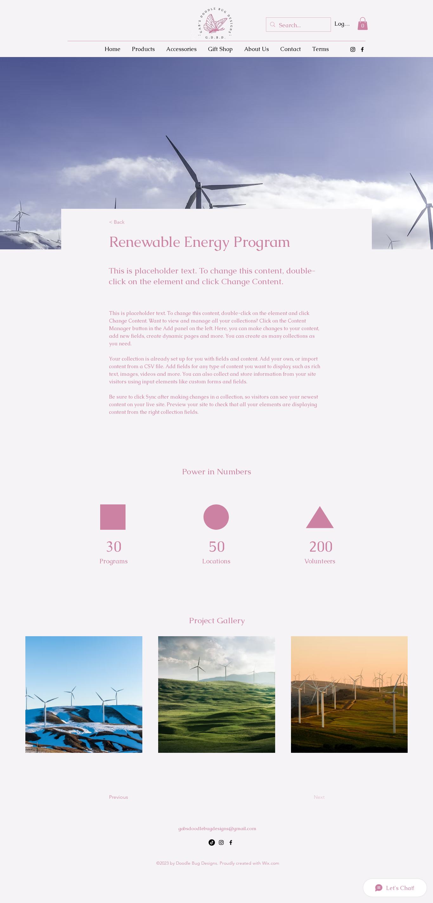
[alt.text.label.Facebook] (362, 49)
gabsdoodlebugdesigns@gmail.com (217, 828)
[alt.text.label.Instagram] (353, 49)
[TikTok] (212, 842)
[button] (362, 23)
